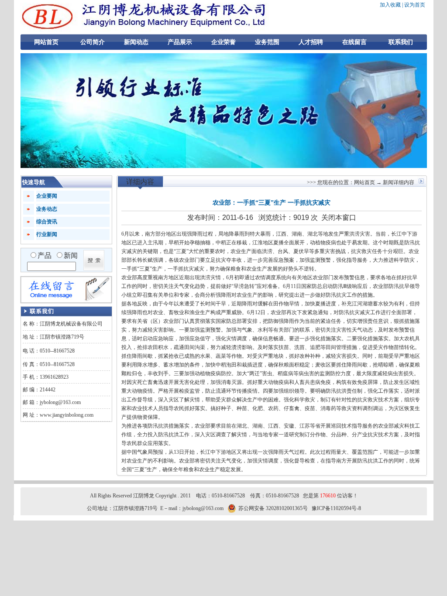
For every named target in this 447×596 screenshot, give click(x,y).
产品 (45, 255)
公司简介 (92, 42)
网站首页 (46, 42)
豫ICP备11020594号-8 (336, 508)
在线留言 (354, 42)
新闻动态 (136, 42)
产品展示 (180, 42)
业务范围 (267, 42)
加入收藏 (390, 5)
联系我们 (401, 42)
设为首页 (414, 5)
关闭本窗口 (338, 217)
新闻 (71, 255)
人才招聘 (311, 42)
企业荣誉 (223, 42)
